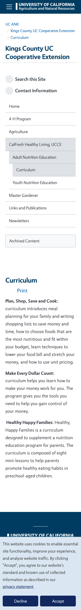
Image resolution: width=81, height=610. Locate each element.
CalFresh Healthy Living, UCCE (35, 144)
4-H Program (20, 118)
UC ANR (11, 24)
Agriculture (18, 131)
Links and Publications (28, 208)
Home (14, 106)
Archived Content (24, 241)
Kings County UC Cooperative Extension (43, 30)
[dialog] (40, 573)
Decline (20, 601)
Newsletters (19, 220)
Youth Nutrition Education (35, 182)
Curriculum (25, 169)
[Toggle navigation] (9, 6)
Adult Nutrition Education (34, 157)
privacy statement (18, 586)
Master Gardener (23, 195)
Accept (58, 601)
